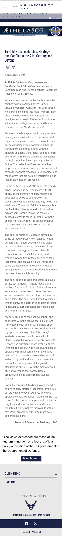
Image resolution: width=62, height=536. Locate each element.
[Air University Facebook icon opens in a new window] (26, 523)
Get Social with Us (31, 496)
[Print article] (8, 67)
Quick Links (12, 473)
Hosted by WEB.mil (31, 532)
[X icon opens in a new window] (35, 523)
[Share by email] (14, 67)
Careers (10, 482)
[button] (5, 6)
